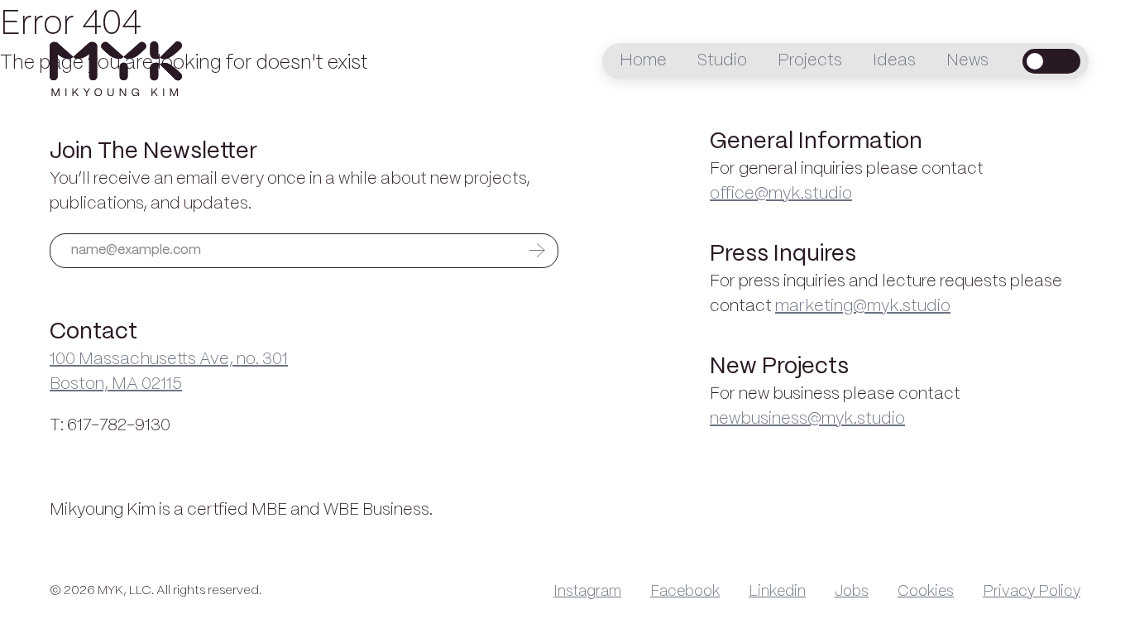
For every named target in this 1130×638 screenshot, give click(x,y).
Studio (722, 61)
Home (643, 61)
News (967, 61)
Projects (810, 61)
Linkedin (777, 591)
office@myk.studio (781, 194)
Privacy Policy (1031, 591)
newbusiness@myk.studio (807, 419)
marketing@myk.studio (862, 306)
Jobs (852, 591)
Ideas (894, 61)
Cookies (926, 591)
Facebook (685, 591)
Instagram (587, 591)
